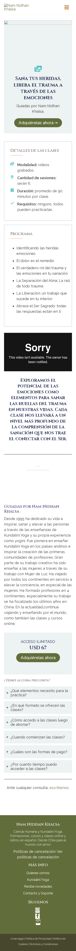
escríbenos (59, 788)
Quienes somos (38, 873)
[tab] (38, 693)
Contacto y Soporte (38, 893)
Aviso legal (17, 938)
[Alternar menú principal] (67, 7)
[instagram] (38, 911)
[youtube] (38, 923)
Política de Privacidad (38, 938)
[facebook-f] (38, 917)
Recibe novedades (38, 886)
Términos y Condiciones (43, 944)
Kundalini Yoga (38, 880)
